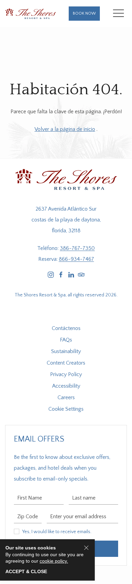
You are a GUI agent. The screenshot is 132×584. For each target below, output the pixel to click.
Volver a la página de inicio (65, 129)
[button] (118, 13)
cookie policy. (54, 561)
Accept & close (26, 571)
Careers (66, 397)
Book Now (84, 13)
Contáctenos (66, 328)
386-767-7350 (77, 248)
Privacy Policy (66, 374)
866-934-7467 (76, 259)
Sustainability (66, 351)
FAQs (66, 340)
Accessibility (66, 386)
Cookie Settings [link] (66, 409)
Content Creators (66, 363)
